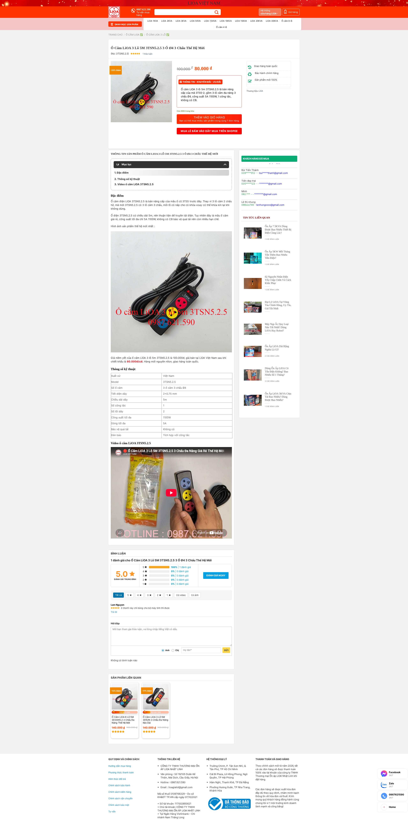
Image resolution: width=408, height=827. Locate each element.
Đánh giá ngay (215, 575)
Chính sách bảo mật (118, 805)
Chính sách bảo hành (119, 785)
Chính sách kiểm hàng (119, 792)
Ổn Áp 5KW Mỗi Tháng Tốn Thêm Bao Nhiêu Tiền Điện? (277, 254)
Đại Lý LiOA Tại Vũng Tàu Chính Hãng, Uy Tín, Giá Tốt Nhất (278, 305)
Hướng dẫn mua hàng (119, 766)
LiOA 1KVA (152, 21)
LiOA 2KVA (166, 21)
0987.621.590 (143, 9)
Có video (181, 595)
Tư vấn (112, 811)
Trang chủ (115, 34)
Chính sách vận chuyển (120, 798)
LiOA (261, 91)
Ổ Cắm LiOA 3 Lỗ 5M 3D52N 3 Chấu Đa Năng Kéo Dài (155, 720)
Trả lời (114, 612)
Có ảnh (194, 595)
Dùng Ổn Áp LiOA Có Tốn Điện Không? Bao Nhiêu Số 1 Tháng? (276, 371)
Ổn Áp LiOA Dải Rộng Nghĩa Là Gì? (277, 348)
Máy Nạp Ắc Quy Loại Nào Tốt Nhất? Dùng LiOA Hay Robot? (276, 327)
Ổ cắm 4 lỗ (221, 27)
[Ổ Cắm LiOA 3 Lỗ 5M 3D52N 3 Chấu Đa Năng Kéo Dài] (156, 696)
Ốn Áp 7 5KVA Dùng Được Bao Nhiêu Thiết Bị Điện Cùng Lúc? (278, 229)
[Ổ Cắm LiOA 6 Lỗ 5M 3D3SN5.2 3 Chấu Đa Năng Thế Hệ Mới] (125, 696)
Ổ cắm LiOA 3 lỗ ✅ (157, 34)
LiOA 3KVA (181, 21)
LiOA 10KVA (226, 21)
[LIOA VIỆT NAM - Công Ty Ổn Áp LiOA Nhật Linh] (117, 12)
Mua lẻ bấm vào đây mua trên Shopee (209, 131)
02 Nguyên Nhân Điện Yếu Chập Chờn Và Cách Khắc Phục (278, 279)
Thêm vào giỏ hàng (209, 119)
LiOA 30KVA (272, 21)
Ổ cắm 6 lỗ (286, 21)
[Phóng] (115, 118)
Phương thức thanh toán (121, 772)
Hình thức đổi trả (117, 779)
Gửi (226, 650)
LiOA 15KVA (241, 21)
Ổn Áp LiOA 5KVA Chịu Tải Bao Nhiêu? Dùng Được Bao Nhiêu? (278, 396)
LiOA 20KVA (256, 21)
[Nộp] (217, 12)
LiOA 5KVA (195, 21)
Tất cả (118, 595)
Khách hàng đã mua (256, 158)
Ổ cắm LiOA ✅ (134, 34)
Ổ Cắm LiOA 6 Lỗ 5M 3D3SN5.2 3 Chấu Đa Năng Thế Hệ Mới (123, 720)
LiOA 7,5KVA (210, 21)
